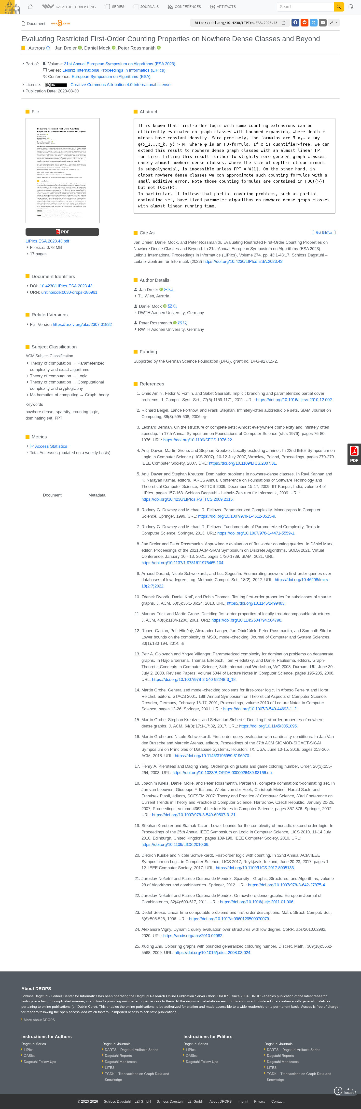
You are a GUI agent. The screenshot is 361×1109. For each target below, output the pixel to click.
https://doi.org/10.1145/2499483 (255, 603)
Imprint (242, 1101)
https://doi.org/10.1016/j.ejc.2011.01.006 (256, 901)
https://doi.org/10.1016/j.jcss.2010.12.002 (294, 399)
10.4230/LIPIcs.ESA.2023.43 (66, 285)
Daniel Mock (97, 48)
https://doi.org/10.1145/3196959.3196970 (212, 755)
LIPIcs (28, 1050)
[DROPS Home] (31, 7)
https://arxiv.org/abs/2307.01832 (82, 324)
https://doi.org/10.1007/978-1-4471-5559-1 (255, 533)
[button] (69, 7)
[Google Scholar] (205, 416)
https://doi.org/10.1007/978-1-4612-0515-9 (236, 516)
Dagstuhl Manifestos (121, 1062)
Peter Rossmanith (137, 48)
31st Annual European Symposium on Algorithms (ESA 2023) (119, 63)
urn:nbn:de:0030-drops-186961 (69, 292)
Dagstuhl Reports (118, 1056)
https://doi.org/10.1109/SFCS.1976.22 (197, 439)
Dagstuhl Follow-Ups (40, 1062)
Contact (277, 1101)
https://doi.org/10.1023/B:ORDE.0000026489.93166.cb (222, 772)
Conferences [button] (187, 7)
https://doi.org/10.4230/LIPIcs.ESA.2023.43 (242, 261)
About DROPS (220, 1101)
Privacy (259, 1101)
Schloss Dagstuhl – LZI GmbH (127, 1101)
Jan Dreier (66, 48)
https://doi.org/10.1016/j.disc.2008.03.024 (212, 952)
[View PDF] (63, 170)
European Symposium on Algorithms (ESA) (111, 76)
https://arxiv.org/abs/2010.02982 (192, 935)
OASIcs (29, 1056)
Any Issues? (350, 1091)
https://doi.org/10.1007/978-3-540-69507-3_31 (194, 814)
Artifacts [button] (226, 7)
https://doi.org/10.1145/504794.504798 (246, 620)
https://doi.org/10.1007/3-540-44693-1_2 (259, 708)
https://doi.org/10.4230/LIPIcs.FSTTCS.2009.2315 (187, 499)
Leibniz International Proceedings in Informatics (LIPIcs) (114, 70)
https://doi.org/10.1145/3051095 (268, 726)
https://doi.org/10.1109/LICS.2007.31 (242, 463)
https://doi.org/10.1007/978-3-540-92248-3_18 (194, 679)
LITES (109, 1068)
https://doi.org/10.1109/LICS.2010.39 (174, 844)
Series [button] (117, 7)
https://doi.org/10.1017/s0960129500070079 (229, 918)
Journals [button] (149, 7)
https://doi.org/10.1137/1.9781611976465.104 (182, 562)
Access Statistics (50, 446)
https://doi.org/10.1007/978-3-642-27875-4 (286, 884)
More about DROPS (39, 1020)
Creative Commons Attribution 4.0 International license (119, 84)
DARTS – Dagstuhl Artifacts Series (131, 1050)
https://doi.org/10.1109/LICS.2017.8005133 (255, 867)
